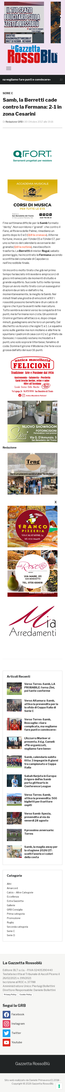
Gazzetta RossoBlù (32, 1063)
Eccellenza (13, 896)
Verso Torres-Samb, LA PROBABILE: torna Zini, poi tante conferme (39, 687)
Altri (9, 883)
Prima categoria (16, 913)
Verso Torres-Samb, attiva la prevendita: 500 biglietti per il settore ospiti (40, 800)
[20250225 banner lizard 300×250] (33, 200)
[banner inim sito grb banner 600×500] (33, 22)
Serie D (11, 935)
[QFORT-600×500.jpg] (33, 156)
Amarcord (12, 888)
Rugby (10, 922)
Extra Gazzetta (15, 901)
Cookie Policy (26, 994)
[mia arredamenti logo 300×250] (33, 620)
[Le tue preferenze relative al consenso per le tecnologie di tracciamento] (59, 1086)
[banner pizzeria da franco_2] (33, 526)
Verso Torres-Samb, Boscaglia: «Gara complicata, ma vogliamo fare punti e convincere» (40, 724)
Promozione (13, 918)
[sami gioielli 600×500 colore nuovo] (33, 421)
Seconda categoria (17, 926)
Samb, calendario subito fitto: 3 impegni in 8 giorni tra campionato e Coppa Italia (41, 762)
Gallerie (11, 905)
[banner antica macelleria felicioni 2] (33, 376)
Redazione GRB (14, 121)
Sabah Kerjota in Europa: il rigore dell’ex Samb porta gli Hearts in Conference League (40, 781)
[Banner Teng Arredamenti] (33, 473)
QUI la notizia (22, 247)
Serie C (8, 93)
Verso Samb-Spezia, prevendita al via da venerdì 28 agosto (37, 817)
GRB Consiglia (14, 909)
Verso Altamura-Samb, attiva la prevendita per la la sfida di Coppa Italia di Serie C (41, 706)
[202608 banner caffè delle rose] (33, 571)
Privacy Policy (10, 994)
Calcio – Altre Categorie (20, 892)
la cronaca (37, 235)
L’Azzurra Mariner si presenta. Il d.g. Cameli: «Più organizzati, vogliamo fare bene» (39, 743)
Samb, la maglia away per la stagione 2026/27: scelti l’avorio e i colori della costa (41, 852)
